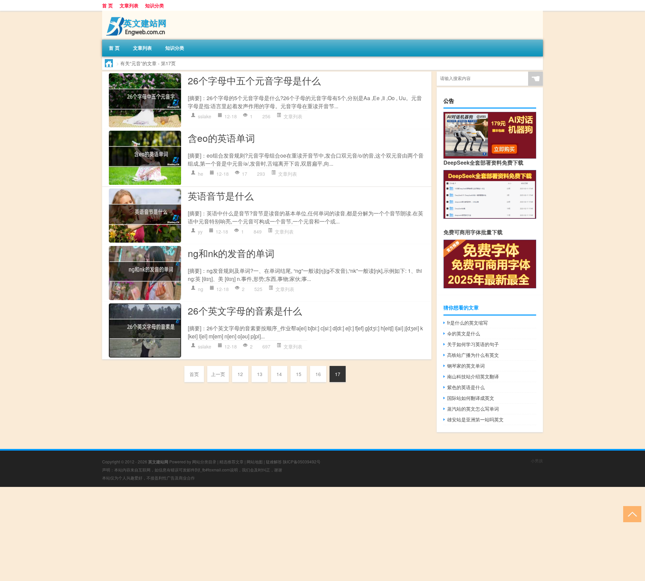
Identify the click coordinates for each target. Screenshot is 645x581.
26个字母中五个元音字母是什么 (254, 80)
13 (259, 374)
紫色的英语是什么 (466, 387)
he (200, 173)
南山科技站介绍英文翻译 (473, 376)
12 (240, 374)
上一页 (218, 374)
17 (337, 374)
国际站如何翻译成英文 (470, 398)
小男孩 (537, 460)
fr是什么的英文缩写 (467, 322)
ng (200, 289)
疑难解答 (274, 461)
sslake (204, 116)
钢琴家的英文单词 (466, 365)
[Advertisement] (201, 534)
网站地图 (255, 461)
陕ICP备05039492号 (301, 461)
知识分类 (154, 5)
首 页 (107, 5)
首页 (194, 374)
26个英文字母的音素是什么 (245, 310)
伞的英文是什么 (463, 333)
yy (200, 231)
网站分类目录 (204, 461)
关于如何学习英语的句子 (473, 344)
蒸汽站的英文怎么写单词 (473, 408)
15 (298, 374)
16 (318, 374)
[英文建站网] (137, 13)
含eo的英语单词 (221, 137)
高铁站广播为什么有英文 (473, 354)
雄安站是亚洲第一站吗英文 (475, 419)
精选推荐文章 (231, 461)
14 (279, 374)
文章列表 (129, 5)
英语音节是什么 (221, 195)
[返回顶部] (630, 513)
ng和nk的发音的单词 (231, 253)
